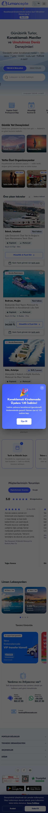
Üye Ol (24, 421)
